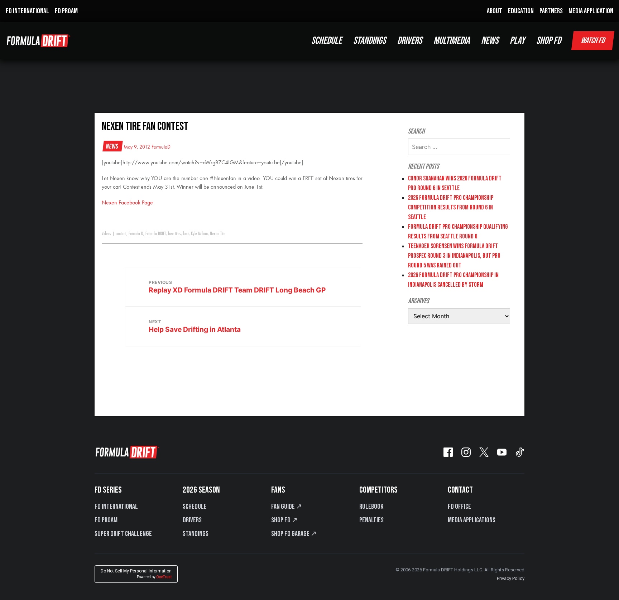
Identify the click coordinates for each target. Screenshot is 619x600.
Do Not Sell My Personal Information (136, 573)
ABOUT (494, 11)
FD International (116, 506)
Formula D (136, 233)
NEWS (489, 41)
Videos (106, 233)
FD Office (459, 506)
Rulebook (371, 506)
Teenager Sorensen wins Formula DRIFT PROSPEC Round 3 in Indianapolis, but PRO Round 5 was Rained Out (454, 255)
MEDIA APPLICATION (590, 11)
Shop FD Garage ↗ (294, 533)
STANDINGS (369, 41)
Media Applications (471, 520)
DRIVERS (409, 41)
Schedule (195, 506)
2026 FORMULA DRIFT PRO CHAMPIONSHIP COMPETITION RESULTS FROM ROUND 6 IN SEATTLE (450, 207)
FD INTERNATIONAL (27, 11)
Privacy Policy (510, 578)
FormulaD (161, 147)
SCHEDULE (326, 41)
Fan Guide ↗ (286, 506)
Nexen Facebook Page (127, 203)
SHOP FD (548, 41)
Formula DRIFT (155, 233)
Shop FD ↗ (284, 520)
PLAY (517, 41)
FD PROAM (66, 11)
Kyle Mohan (199, 233)
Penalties (371, 520)
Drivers (192, 520)
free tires (174, 233)
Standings (195, 533)
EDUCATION (521, 11)
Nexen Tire (217, 233)
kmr (186, 233)
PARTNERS (551, 11)
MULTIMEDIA (451, 41)
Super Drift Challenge (123, 533)
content (121, 233)
